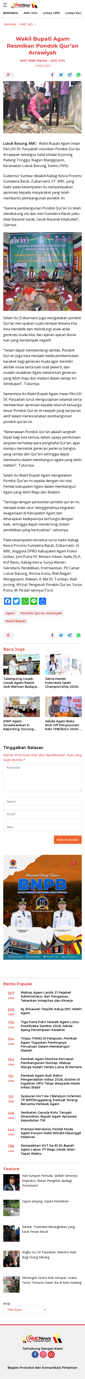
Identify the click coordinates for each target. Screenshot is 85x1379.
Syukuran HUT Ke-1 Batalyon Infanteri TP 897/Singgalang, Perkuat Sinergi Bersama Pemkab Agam (51, 1100)
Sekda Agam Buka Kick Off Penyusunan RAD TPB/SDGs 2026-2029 (62, 725)
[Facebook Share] (52, 74)
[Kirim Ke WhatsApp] (78, 74)
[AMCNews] (23, 5)
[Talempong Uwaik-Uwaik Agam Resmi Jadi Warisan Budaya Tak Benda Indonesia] (21, 664)
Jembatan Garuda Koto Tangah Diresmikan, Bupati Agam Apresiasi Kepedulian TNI (49, 1116)
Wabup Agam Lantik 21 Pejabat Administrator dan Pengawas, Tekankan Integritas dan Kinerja (47, 996)
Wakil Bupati (15, 621)
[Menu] (6, 5)
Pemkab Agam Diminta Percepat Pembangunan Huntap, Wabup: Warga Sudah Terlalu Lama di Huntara (51, 1063)
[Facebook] (35, 1355)
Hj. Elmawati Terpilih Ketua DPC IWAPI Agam (51, 1011)
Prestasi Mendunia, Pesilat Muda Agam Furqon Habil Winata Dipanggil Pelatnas (51, 1133)
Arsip (6, 1303)
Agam (10, 613)
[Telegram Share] (69, 74)
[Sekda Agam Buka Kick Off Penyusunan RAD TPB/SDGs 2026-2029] (63, 706)
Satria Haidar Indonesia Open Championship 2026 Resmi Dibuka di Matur (63, 683)
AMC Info (58, 61)
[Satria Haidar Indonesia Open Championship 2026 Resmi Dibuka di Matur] (63, 664)
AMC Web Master (34, 61)
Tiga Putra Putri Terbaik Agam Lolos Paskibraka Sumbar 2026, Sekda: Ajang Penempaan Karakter (50, 1026)
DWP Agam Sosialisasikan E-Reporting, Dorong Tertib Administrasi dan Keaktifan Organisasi (18, 725)
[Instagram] (43, 1355)
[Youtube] (51, 1355)
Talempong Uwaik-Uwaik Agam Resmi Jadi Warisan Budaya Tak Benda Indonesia (20, 683)
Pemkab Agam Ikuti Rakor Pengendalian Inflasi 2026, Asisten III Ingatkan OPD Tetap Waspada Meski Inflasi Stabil (50, 1082)
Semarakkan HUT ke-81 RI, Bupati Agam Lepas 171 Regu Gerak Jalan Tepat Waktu (48, 1149)
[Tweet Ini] (61, 74)
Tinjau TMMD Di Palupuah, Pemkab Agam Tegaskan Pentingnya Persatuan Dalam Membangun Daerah (49, 1044)
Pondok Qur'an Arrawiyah (41, 613)
